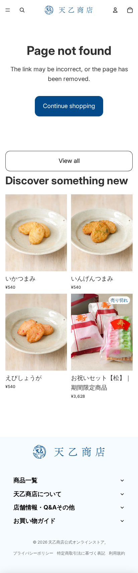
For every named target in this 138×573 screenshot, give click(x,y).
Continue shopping (69, 105)
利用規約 (117, 553)
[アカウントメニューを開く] (115, 10)
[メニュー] (7, 10)
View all (69, 160)
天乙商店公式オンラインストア (76, 542)
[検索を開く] (22, 10)
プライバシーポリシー (33, 553)
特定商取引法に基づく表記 (81, 553)
